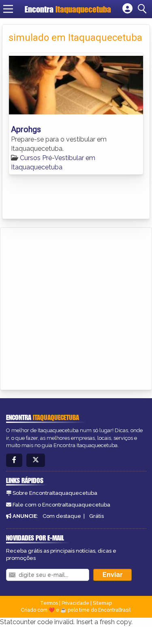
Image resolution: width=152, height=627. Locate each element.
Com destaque (62, 516)
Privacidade (75, 603)
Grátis (96, 516)
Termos (49, 603)
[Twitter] (35, 460)
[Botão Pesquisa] (143, 9)
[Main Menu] (8, 9)
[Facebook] (14, 460)
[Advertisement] (76, 307)
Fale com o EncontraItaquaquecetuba (61, 505)
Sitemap (102, 603)
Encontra (68, 9)
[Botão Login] (127, 9)
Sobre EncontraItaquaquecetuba (55, 493)
